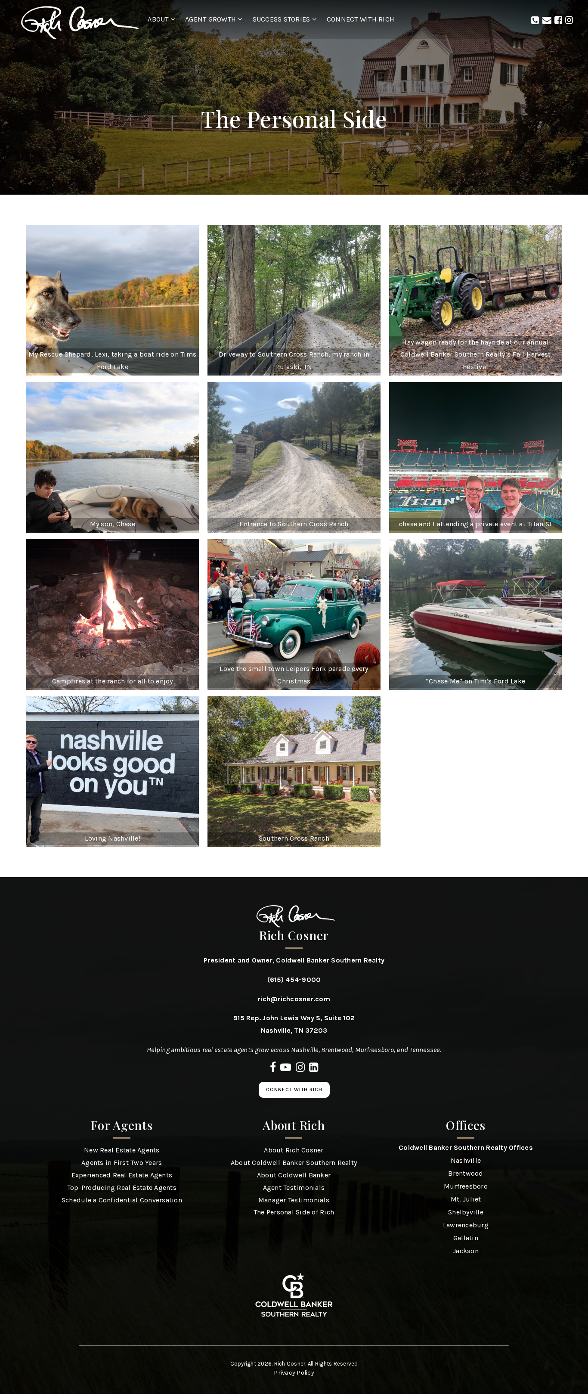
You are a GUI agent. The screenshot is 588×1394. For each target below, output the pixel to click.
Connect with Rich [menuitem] (360, 19)
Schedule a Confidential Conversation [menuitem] (122, 1200)
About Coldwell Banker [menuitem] (294, 1175)
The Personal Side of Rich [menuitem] (294, 1212)
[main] (294, 423)
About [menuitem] (159, 19)
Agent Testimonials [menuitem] (294, 1187)
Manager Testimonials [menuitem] (293, 1200)
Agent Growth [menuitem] (211, 19)
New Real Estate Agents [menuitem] (122, 1150)
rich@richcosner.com (294, 999)
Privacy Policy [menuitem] (294, 1372)
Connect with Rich (294, 1090)
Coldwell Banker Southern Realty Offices (466, 1147)
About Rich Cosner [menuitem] (293, 1150)
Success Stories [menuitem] (282, 19)
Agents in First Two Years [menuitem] (121, 1162)
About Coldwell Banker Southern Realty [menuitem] (294, 1162)
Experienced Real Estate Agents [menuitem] (122, 1175)
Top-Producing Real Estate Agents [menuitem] (121, 1187)
